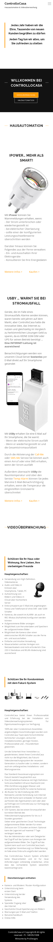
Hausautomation (26, 100)
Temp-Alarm (20, 478)
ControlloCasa (15, 3)
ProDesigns (32, 938)
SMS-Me (16, 458)
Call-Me (39, 454)
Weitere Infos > (13, 271)
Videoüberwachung (26, 95)
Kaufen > (34, 271)
